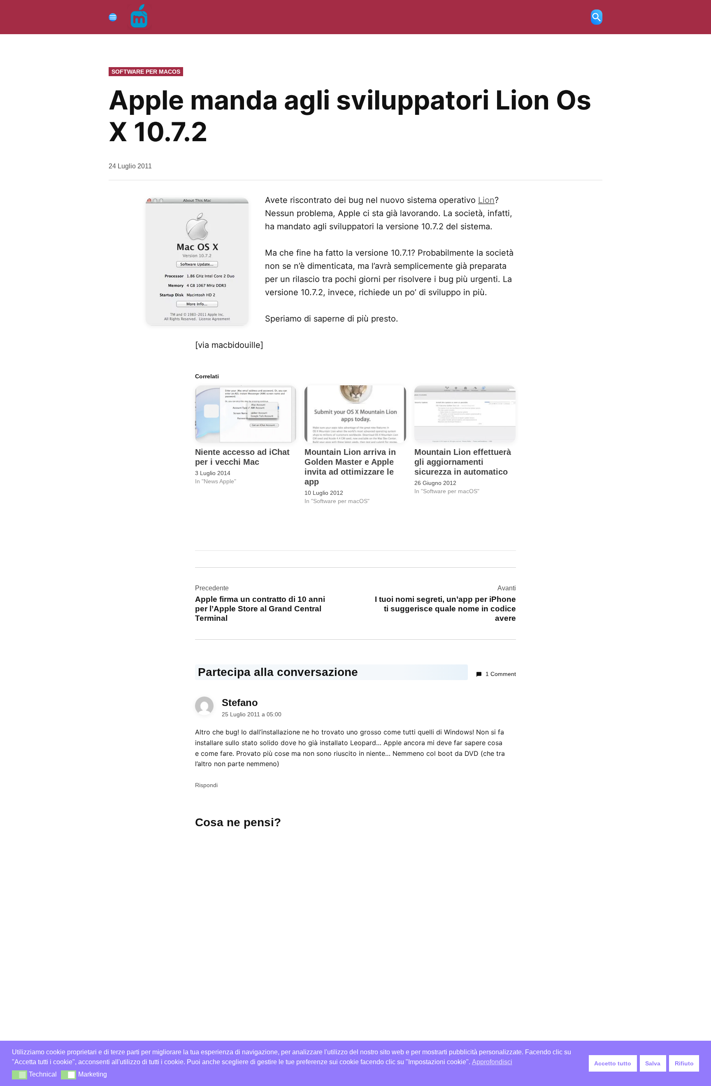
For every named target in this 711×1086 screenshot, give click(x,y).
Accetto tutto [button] (612, 1063)
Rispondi (206, 785)
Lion (486, 200)
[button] (19, 1074)
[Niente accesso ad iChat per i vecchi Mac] (245, 414)
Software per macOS (146, 71)
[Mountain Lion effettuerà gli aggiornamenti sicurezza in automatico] (465, 414)
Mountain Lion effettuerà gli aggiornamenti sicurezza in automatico (462, 461)
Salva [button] (652, 1063)
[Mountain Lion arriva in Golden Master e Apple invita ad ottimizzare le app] (355, 414)
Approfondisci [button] (492, 1061)
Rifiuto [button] (684, 1063)
